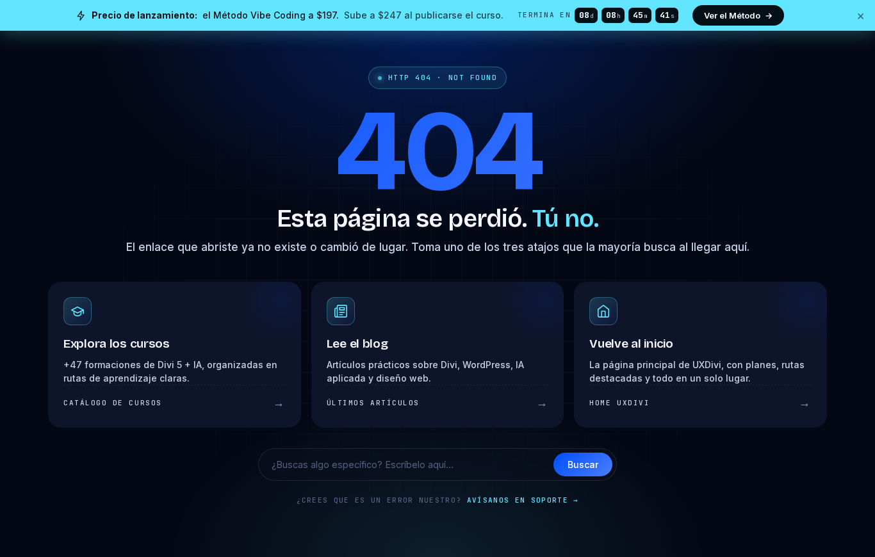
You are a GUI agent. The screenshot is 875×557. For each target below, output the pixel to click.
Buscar (583, 464)
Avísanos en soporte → (523, 500)
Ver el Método (738, 15)
